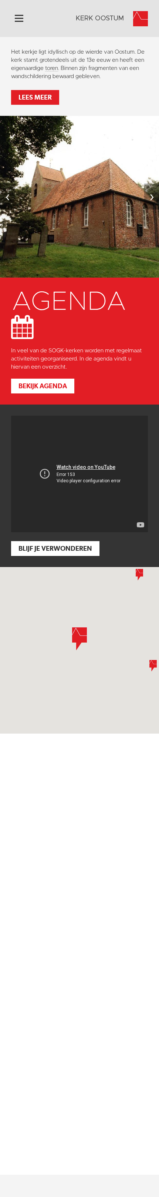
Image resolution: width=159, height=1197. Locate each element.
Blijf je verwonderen (55, 548)
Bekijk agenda (42, 386)
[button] (139, 574)
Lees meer (35, 97)
